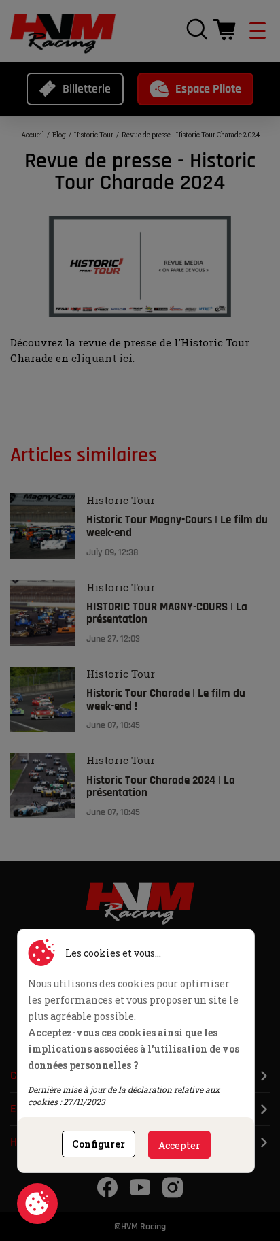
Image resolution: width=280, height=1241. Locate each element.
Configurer (98, 1144)
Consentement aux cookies (37, 1203)
